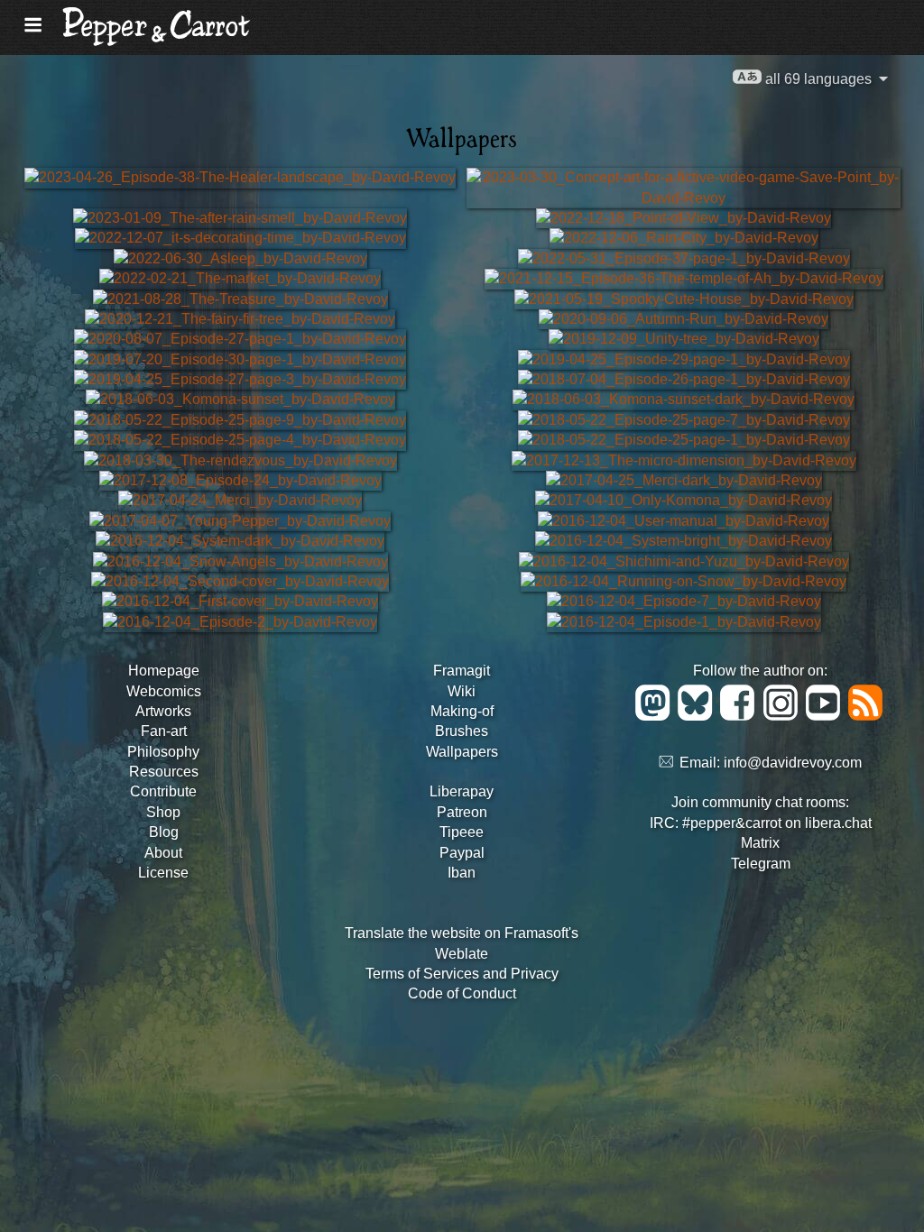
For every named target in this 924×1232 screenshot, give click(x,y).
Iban (462, 872)
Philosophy (163, 751)
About (163, 852)
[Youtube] (826, 715)
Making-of (462, 711)
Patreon (462, 812)
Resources (164, 771)
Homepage (163, 670)
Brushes (461, 731)
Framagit (461, 670)
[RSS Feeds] (866, 715)
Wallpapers (462, 751)
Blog (164, 832)
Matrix (760, 842)
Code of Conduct (462, 993)
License (163, 872)
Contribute (163, 791)
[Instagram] (783, 715)
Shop (163, 812)
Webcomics (163, 691)
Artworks (163, 711)
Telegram (760, 863)
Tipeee (461, 832)
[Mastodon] (655, 715)
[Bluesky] (698, 715)
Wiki (462, 691)
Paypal (462, 852)
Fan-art (164, 731)
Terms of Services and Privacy (462, 973)
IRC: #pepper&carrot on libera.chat (761, 823)
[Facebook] (740, 715)
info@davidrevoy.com (793, 762)
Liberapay (462, 791)
